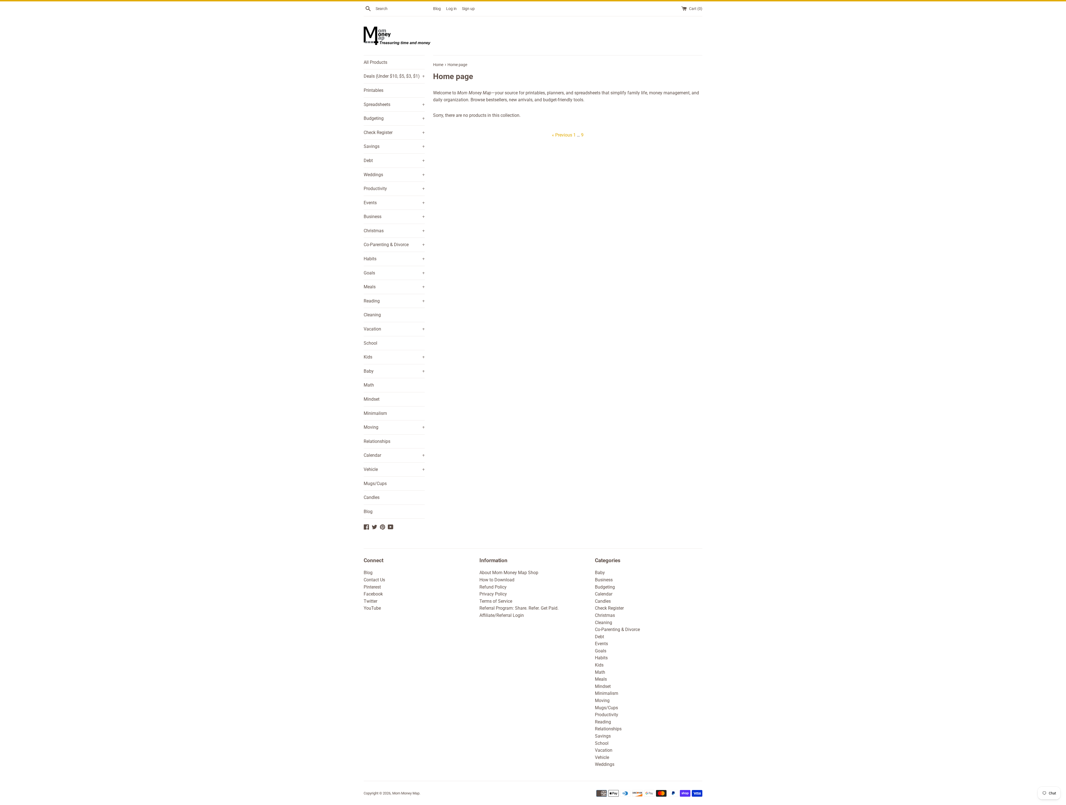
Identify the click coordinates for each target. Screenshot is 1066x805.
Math (369, 385)
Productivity (394, 188)
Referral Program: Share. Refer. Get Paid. (519, 608)
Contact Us (374, 579)
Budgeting (394, 118)
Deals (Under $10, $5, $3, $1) (394, 76)
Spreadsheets (394, 104)
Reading (394, 301)
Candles (371, 497)
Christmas (394, 230)
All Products (375, 62)
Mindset (371, 399)
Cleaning (372, 314)
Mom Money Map (405, 793)
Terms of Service (495, 601)
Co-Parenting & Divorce (394, 244)
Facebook (373, 594)
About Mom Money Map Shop (508, 572)
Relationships (377, 441)
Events (394, 202)
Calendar (394, 455)
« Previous (562, 135)
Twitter (370, 601)
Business (394, 216)
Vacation (394, 329)
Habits (394, 258)
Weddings (394, 174)
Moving (394, 427)
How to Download (496, 579)
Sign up (468, 8)
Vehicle (394, 469)
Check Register (394, 132)
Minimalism (375, 413)
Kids (394, 357)
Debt (394, 160)
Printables (373, 90)
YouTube (372, 608)
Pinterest (372, 587)
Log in (451, 8)
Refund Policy (493, 587)
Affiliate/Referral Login (501, 615)
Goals (394, 273)
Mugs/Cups (375, 483)
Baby (394, 371)
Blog (437, 8)
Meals (394, 286)
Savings (394, 146)
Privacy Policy (493, 594)
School (370, 343)
